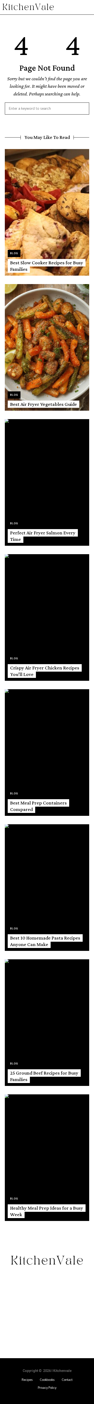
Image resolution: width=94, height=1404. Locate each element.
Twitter (40, 1277)
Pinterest (61, 1277)
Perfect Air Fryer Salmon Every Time (42, 536)
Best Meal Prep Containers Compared (38, 806)
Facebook (26, 1277)
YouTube (72, 1277)
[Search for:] (47, 109)
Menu (87, 7)
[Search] (82, 108)
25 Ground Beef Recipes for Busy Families (44, 1076)
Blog (14, 253)
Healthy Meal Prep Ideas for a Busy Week (46, 1211)
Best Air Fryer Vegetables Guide (43, 404)
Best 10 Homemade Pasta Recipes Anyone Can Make (45, 941)
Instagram (50, 1277)
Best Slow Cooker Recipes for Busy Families (46, 266)
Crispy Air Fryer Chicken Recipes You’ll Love (44, 671)
